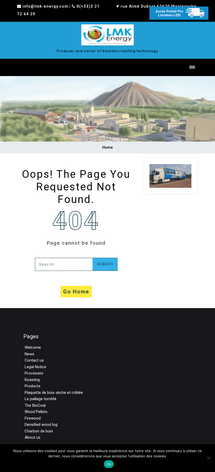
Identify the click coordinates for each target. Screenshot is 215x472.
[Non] (208, 458)
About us (32, 437)
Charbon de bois (39, 431)
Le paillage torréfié (40, 398)
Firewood (33, 418)
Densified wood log (41, 424)
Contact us (34, 360)
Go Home (76, 291)
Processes (34, 373)
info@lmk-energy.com (45, 6)
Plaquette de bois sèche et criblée (54, 392)
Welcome (33, 347)
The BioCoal (35, 405)
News (29, 354)
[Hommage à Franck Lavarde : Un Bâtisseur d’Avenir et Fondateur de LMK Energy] (107, 33)
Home (107, 147)
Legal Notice (35, 366)
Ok (108, 464)
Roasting (32, 379)
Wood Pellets (36, 411)
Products (32, 386)
